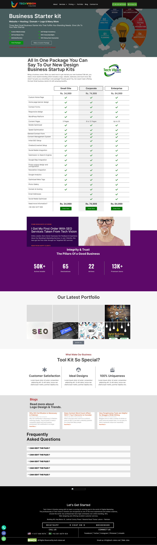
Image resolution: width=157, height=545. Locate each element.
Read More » (32, 426)
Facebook (88, 533)
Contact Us (94, 4)
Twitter (96, 533)
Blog (86, 4)
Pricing (71, 4)
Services (62, 4)
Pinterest (113, 533)
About (55, 4)
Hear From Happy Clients (41, 246)
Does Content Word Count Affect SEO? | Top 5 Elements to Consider (78, 414)
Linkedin (121, 533)
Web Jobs (125, 540)
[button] (104, 231)
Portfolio (80, 4)
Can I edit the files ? (40, 448)
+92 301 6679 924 (60, 534)
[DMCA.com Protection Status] (32, 541)
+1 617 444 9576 (39, 534)
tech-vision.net (59, 540)
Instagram (104, 533)
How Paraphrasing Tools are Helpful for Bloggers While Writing (113, 414)
